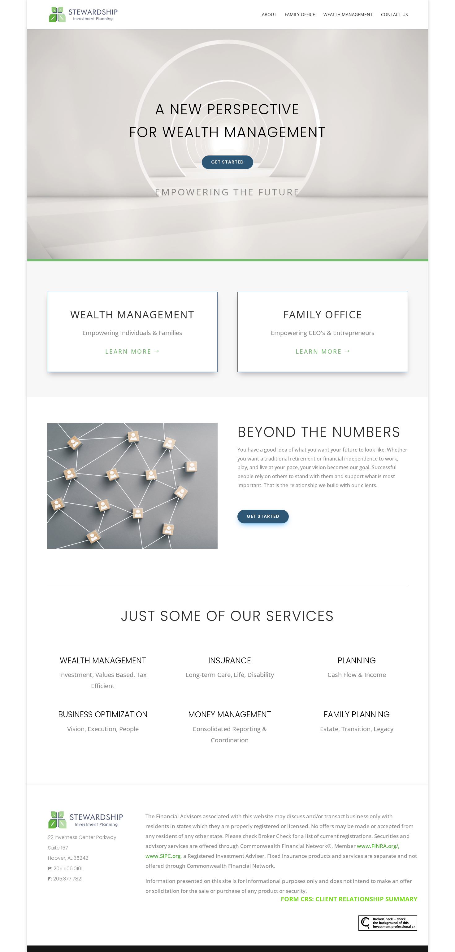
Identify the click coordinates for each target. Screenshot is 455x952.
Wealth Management (348, 14)
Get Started (227, 162)
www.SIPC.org (162, 855)
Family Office (300, 14)
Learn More (128, 351)
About (269, 14)
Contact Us (394, 14)
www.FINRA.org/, (379, 845)
